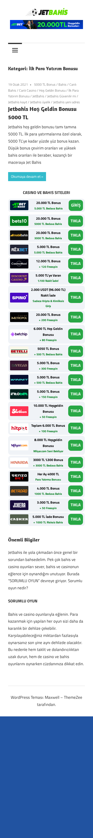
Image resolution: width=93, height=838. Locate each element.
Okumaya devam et (26, 176)
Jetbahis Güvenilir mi (61, 96)
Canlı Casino (27, 90)
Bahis (62, 84)
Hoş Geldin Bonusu (52, 90)
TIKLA (76, 221)
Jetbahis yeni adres (66, 101)
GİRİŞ (76, 205)
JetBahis (38, 96)
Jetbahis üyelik (40, 101)
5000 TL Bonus (45, 84)
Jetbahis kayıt (17, 101)
